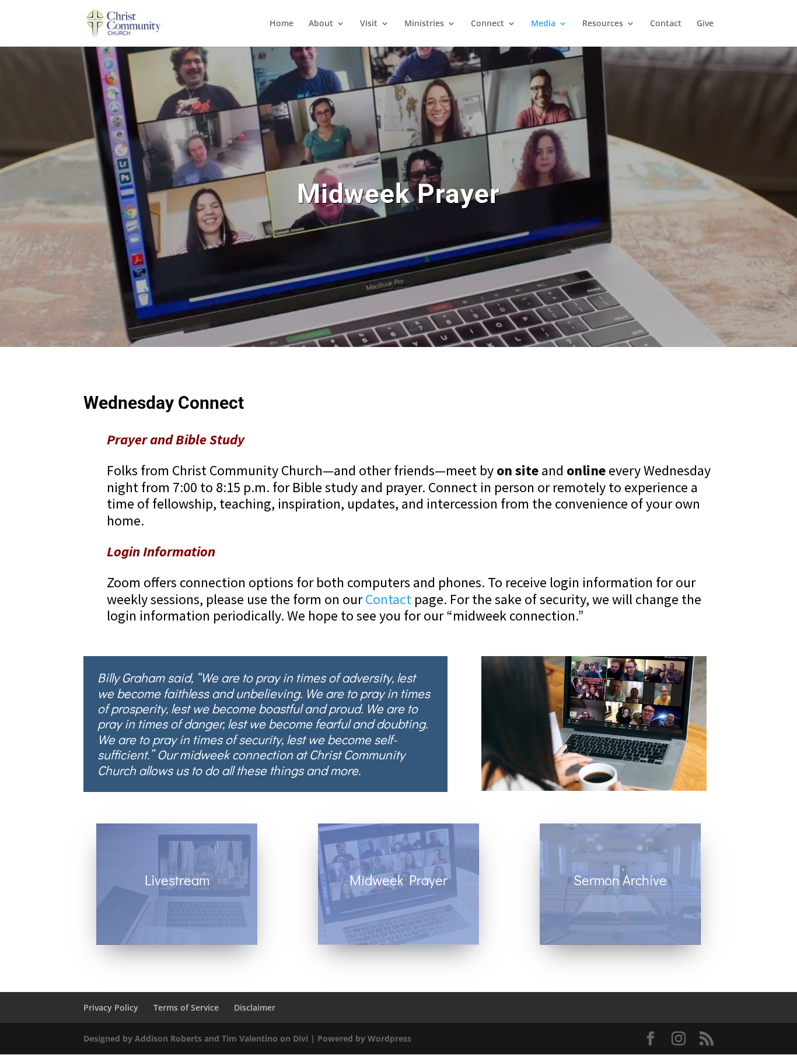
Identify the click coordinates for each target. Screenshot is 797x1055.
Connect (487, 24)
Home (281, 24)
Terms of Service (186, 1007)
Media (543, 24)
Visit (368, 24)
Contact (665, 24)
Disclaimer (254, 1007)
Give (705, 24)
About (321, 24)
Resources (602, 24)
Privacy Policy (110, 1007)
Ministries (424, 24)
